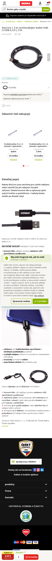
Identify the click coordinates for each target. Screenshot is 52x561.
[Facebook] (34, 470)
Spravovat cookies (21, 301)
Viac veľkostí (39, 295)
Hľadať (46, 9)
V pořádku (42, 301)
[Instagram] (38, 470)
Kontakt (5, 426)
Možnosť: (5, 83)
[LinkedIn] (42, 470)
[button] (23, 166)
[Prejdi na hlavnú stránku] (26, 3)
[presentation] (3, 57)
